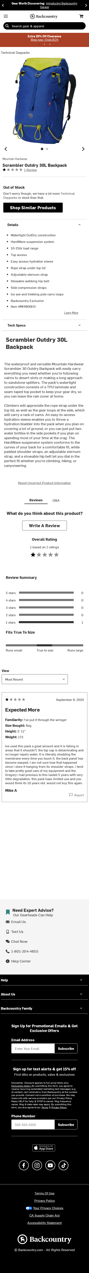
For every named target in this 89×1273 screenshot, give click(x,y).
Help (4, 980)
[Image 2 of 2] (46, 148)
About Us (8, 994)
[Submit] (7, 25)
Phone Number (23, 1116)
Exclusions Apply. (21, 1085)
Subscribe (66, 1048)
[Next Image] (83, 149)
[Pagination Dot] (39, 44)
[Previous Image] (6, 149)
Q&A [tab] (56, 500)
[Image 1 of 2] (42, 148)
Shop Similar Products (33, 207)
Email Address (23, 1040)
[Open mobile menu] (5, 16)
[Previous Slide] (3, 5)
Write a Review (44, 525)
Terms (44, 1107)
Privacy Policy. (59, 1107)
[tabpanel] (44, 664)
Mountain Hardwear (14, 159)
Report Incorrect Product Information (44, 483)
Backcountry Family (16, 1008)
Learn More (71, 313)
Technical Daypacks (15, 52)
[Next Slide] (86, 5)
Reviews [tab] (36, 500)
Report (79, 795)
